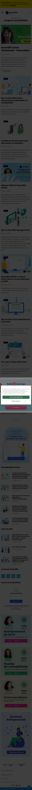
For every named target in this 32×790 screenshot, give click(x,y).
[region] (16, 395)
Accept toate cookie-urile (16, 397)
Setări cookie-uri (16, 401)
